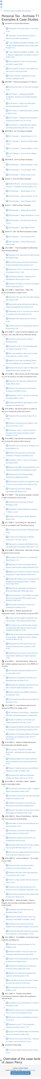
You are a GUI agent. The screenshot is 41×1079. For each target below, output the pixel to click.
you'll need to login (29, 1070)
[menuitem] (1, 5)
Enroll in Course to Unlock (20, 1073)
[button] (1, 2)
